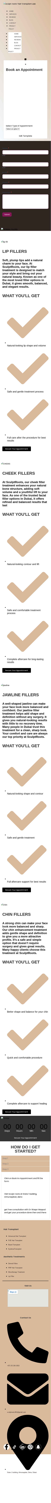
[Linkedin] (22, 1447)
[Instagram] (30, 1447)
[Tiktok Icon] (14, 1447)
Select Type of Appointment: (19, 126)
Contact (12, 23)
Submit (7, 214)
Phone (5, 182)
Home (11, 11)
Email (5, 172)
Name (5, 148)
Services (12, 14)
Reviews (12, 17)
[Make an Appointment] (25, 59)
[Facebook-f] (6, 1447)
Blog (11, 20)
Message (7, 192)
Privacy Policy (12, 27)
